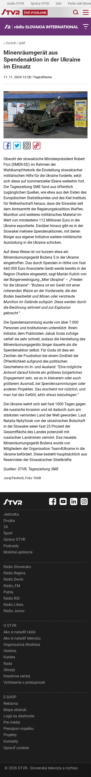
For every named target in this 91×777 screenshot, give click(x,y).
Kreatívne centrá (17, 676)
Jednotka (11, 514)
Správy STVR (40, 3)
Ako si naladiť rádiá (19, 632)
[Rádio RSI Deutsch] (42, 27)
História (10, 651)
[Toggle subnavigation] (85, 26)
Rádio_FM (12, 586)
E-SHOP (10, 697)
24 (6, 527)
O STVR (10, 625)
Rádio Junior (14, 611)
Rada (8, 663)
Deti (59, 3)
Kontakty (11, 741)
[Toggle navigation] (85, 12)
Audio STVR (16, 3)
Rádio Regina (14, 573)
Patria (8, 592)
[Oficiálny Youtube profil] (63, 501)
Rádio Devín (13, 579)
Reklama (11, 703)
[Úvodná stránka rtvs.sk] (10, 12)
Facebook (7, 145)
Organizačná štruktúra (22, 644)
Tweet (17, 145)
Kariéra (9, 657)
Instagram (27, 145)
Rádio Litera (13, 604)
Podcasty (11, 546)
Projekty (10, 735)
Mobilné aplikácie (18, 552)
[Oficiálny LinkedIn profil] (73, 501)
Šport (8, 533)
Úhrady (9, 670)
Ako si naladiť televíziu (22, 638)
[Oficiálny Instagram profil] (84, 501)
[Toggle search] (75, 12)
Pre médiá (12, 722)
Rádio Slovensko (17, 567)
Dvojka (9, 520)
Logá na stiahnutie (19, 716)
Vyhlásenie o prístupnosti (24, 682)
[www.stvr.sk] (13, 502)
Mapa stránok (15, 710)
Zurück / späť (14, 43)
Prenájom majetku (19, 728)
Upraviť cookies (16, 748)
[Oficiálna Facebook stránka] (52, 501)
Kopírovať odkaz (36, 145)
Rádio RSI (12, 598)
